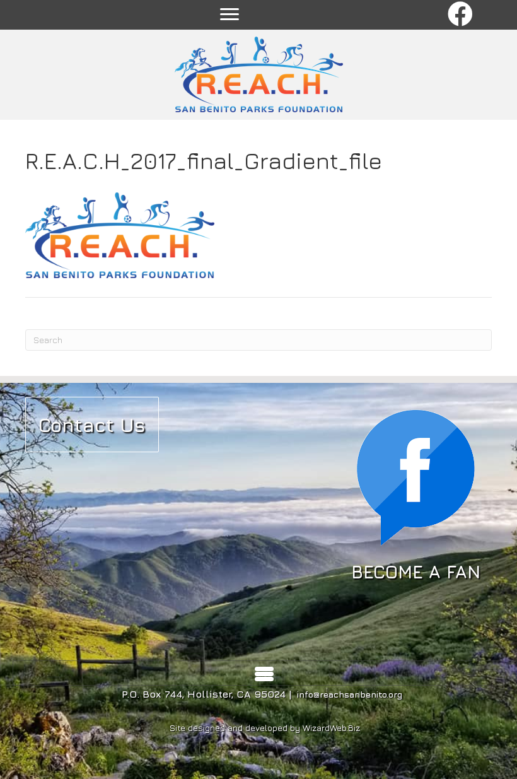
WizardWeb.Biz (331, 727)
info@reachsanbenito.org (349, 694)
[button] (460, 15)
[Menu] (229, 14)
